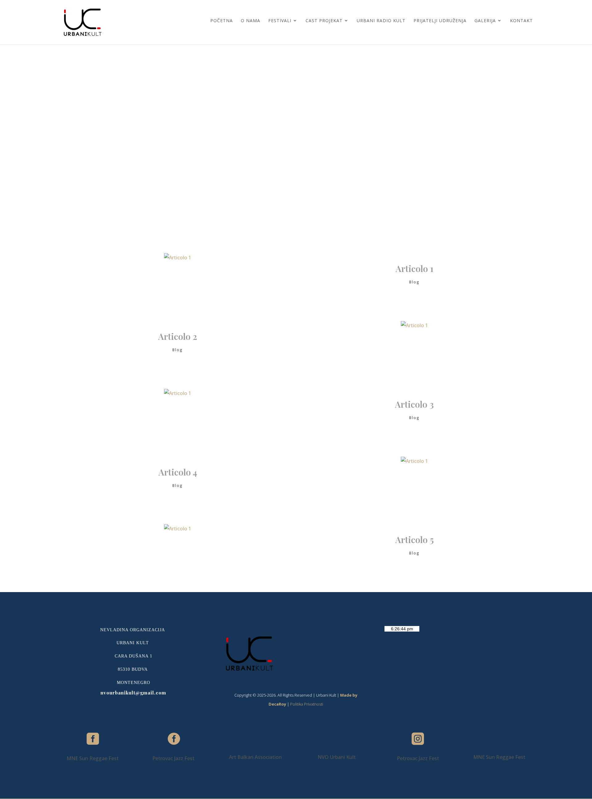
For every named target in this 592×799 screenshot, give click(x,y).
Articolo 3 (414, 404)
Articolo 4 (177, 472)
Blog (414, 282)
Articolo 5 (414, 539)
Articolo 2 (177, 336)
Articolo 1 (415, 268)
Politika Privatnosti (306, 704)
